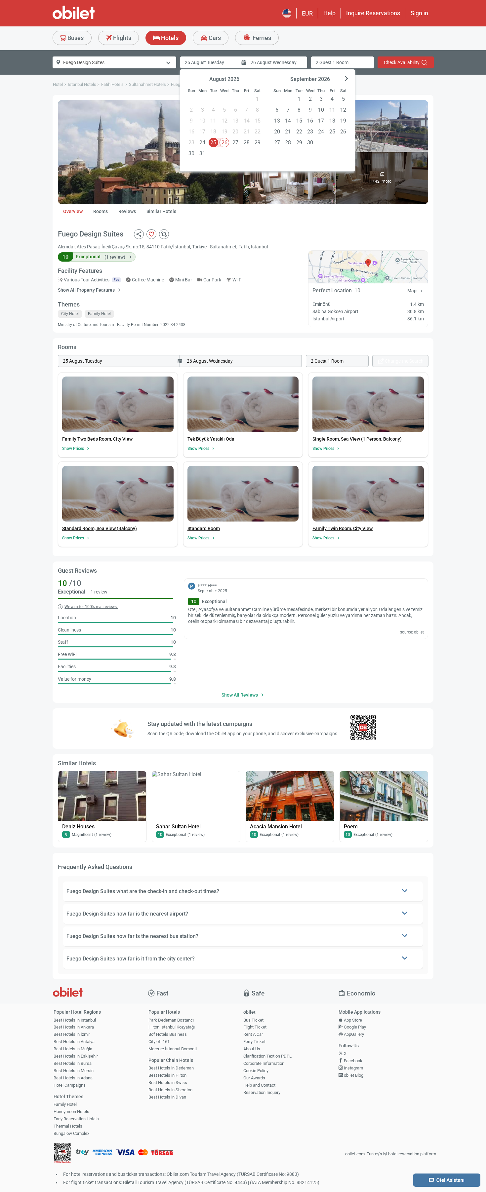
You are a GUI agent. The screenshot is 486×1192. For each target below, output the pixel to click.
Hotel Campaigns (70, 1085)
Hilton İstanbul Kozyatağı (171, 1027)
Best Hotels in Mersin (74, 1070)
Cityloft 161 (159, 1041)
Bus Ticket (253, 1020)
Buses (75, 37)
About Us (251, 1048)
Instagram (353, 1068)
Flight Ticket (254, 1027)
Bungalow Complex (71, 1133)
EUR (307, 13)
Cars (214, 37)
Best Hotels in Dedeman (171, 1068)
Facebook (352, 1060)
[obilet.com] (90, 18)
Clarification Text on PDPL (267, 1056)
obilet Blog (353, 1075)
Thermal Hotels (68, 1126)
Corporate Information (263, 1063)
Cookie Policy (255, 1070)
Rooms (100, 211)
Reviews (127, 211)
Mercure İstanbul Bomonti (172, 1048)
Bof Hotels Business (167, 1034)
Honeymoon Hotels (71, 1111)
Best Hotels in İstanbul (75, 1020)
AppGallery (353, 1034)
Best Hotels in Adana (73, 1077)
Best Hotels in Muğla (73, 1048)
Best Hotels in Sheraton (170, 1089)
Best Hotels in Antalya (74, 1041)
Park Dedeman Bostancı (171, 1020)
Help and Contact (259, 1085)
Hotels (169, 37)
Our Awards (254, 1077)
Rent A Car (253, 1034)
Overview (73, 211)
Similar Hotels (161, 211)
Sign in (419, 13)
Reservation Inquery (261, 1092)
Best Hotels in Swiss (167, 1082)
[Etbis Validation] (62, 1154)
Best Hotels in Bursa (73, 1063)
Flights (121, 37)
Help (329, 13)
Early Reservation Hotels (76, 1118)
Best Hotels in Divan (167, 1097)
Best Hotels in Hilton (167, 1075)
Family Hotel (65, 1104)
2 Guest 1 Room (332, 62)
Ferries (261, 37)
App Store (352, 1020)
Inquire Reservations (373, 13)
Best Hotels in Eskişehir (76, 1056)
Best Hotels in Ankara (74, 1027)
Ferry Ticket (254, 1041)
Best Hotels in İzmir (72, 1034)
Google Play (354, 1027)
